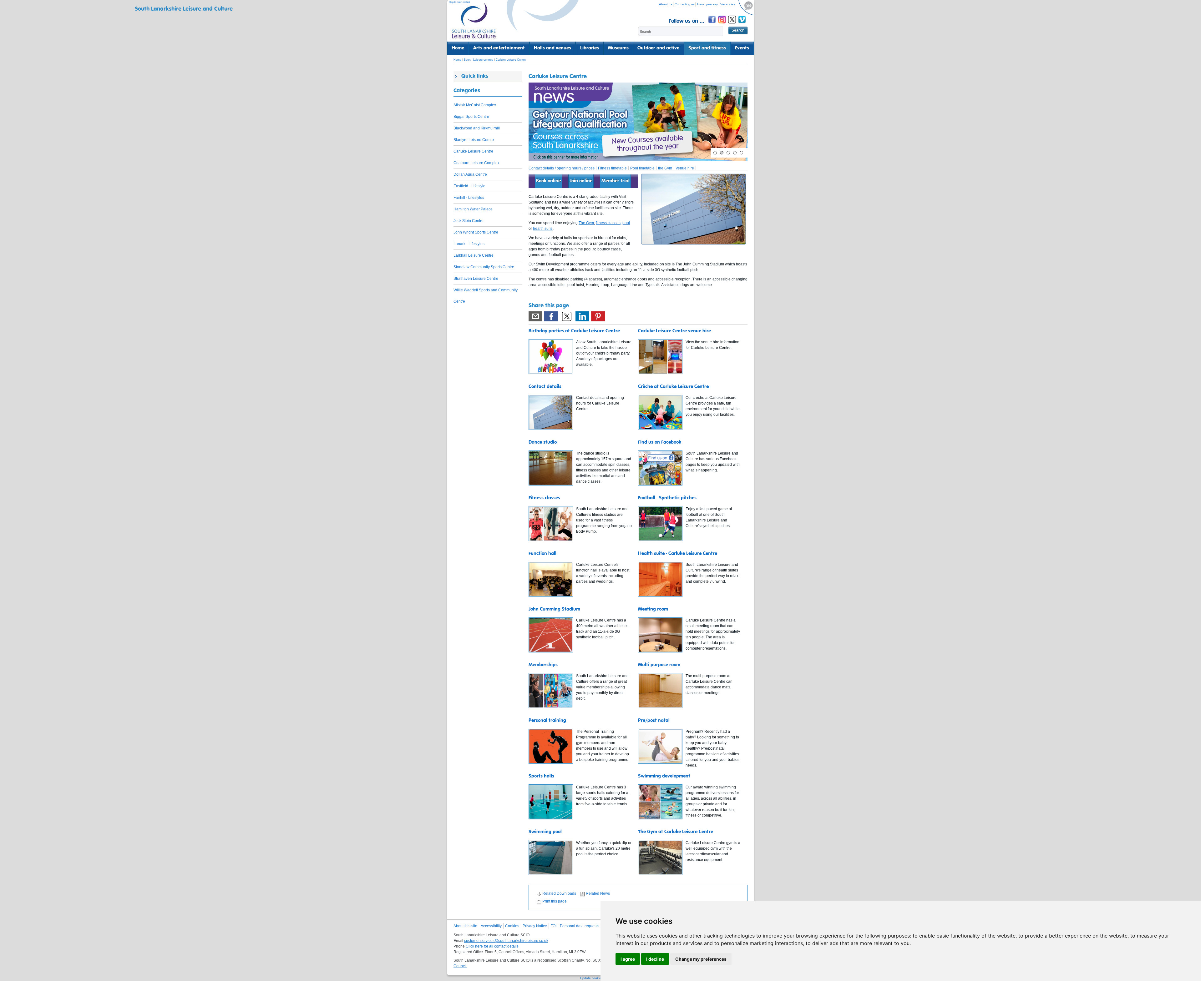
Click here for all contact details (492, 946)
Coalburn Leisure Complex (476, 163)
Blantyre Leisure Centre (474, 140)
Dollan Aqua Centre (470, 174)
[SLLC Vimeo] (742, 24)
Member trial (615, 181)
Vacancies (727, 4)
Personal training (547, 720)
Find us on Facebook (659, 442)
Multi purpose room (659, 664)
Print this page (554, 901)
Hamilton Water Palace (473, 209)
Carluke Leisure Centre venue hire (674, 331)
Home (458, 48)
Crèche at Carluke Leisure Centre (673, 386)
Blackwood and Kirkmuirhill (477, 128)
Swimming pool (545, 831)
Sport (467, 59)
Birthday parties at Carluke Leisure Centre (574, 331)
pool (626, 223)
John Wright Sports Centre (476, 232)
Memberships (543, 664)
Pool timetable (642, 168)
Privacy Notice (535, 926)
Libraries (589, 48)
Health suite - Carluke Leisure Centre (677, 553)
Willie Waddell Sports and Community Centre (486, 296)
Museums (618, 48)
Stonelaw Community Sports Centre (484, 267)
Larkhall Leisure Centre (474, 255)
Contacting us (685, 4)
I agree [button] (628, 959)
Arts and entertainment (499, 48)
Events (742, 48)
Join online (581, 181)
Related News (598, 893)
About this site (465, 926)
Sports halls (541, 776)
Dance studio (543, 442)
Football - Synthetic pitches (667, 498)
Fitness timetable (612, 168)
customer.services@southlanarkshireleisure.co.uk (506, 940)
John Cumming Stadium (554, 609)
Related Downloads (559, 893)
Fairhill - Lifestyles (469, 197)
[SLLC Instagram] (722, 24)
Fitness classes (544, 498)
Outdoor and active (658, 48)
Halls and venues (552, 48)
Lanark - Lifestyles (469, 244)
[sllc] (473, 23)
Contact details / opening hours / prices (562, 168)
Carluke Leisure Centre (511, 59)
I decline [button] (655, 959)
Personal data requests (579, 926)
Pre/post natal (654, 720)
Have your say (707, 4)
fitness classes (608, 223)
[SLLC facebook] (712, 24)
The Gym (586, 223)
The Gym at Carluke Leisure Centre (675, 831)
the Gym (665, 168)
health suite (543, 228)
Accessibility (491, 926)
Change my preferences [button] (701, 959)
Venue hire (685, 168)
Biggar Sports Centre (471, 116)
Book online (548, 181)
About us (665, 4)
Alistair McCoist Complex (475, 105)
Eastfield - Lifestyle (469, 186)
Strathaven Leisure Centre (476, 278)
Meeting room (653, 609)
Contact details (545, 386)
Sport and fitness (707, 48)
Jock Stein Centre (469, 221)
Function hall (542, 553)
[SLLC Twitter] (732, 24)
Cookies (512, 926)
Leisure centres (483, 59)
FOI (553, 926)
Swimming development (664, 776)
